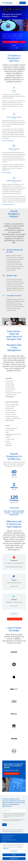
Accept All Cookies (14, 858)
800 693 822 (14, 45)
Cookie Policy (5, 848)
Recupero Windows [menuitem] (10, 412)
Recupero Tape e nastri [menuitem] (11, 394)
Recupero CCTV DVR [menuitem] (11, 414)
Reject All (14, 854)
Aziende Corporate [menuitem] (10, 430)
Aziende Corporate (6, 172)
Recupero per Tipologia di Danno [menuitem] (13, 418)
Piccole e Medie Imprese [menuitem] (11, 428)
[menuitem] (10, 396)
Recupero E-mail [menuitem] (9, 408)
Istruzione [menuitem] (8, 441)
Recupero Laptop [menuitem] (10, 386)
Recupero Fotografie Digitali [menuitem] (12, 404)
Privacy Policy (17, 820)
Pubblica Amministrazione (8, 204)
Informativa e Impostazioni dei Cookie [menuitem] (9, 839)
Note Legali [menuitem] (4, 841)
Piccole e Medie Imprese (8, 140)
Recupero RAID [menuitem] (9, 381)
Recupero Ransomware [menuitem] (11, 410)
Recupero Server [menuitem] (9, 383)
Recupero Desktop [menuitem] (10, 385)
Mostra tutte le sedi (18, 831)
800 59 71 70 (22, 2)
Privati (3, 108)
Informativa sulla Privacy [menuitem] (6, 837)
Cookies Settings (13, 851)
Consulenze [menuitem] (8, 443)
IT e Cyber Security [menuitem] (10, 439)
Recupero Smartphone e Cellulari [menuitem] (13, 392)
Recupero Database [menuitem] (10, 406)
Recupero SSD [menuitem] (9, 390)
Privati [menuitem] (7, 432)
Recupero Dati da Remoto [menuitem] (12, 416)
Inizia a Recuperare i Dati (15, 619)
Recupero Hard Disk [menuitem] (10, 388)
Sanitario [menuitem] (8, 437)
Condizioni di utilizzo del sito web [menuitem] (8, 835)
